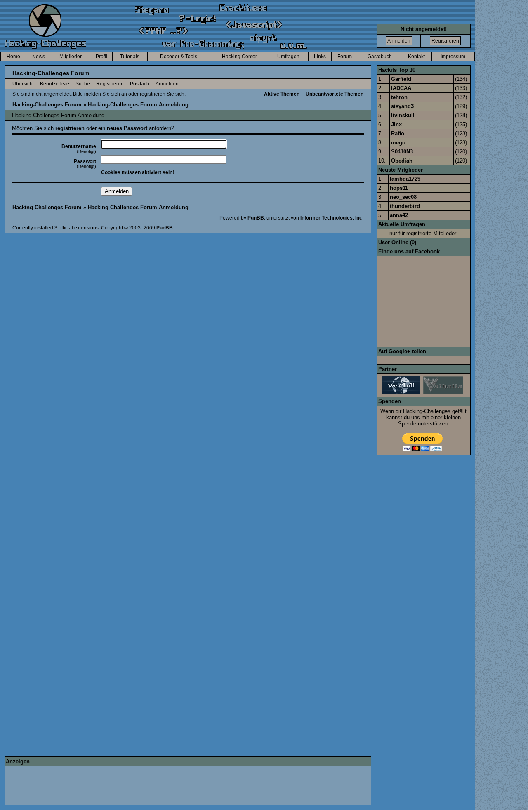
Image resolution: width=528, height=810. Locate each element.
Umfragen (288, 56)
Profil (101, 56)
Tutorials (129, 56)
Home (13, 56)
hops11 (399, 188)
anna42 (399, 215)
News (38, 56)
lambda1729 (405, 179)
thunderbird (405, 206)
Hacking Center (239, 56)
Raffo (397, 133)
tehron (399, 97)
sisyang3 (402, 106)
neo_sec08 (403, 197)
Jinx (396, 124)
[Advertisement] (156, 785)
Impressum (453, 56)
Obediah (401, 161)
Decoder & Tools (178, 56)
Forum (344, 56)
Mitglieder (70, 56)
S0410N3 (402, 152)
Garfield (401, 79)
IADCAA (401, 88)
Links (320, 56)
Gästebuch (380, 56)
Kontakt (416, 56)
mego (398, 142)
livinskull (403, 115)
